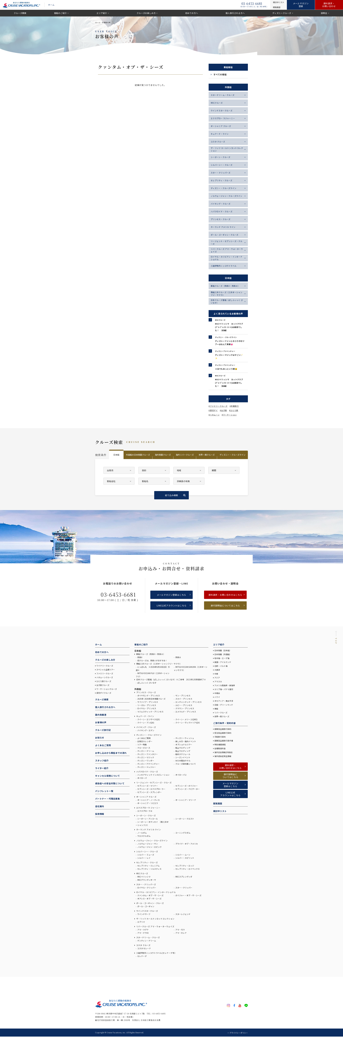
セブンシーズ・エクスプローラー (151, 789)
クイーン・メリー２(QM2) (186, 719)
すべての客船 (220, 74)
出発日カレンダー (144, 741)
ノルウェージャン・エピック (149, 847)
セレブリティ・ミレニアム (148, 865)
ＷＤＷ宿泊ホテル (182, 760)
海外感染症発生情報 (223, 756)
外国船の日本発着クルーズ (138, 454)
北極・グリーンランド (223, 704)
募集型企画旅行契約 (222, 729)
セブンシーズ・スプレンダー (149, 792)
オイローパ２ (181, 774)
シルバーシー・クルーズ (221, 165)
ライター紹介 (102, 768)
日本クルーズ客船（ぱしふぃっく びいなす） (227, 301)
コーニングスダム (182, 832)
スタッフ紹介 (102, 760)
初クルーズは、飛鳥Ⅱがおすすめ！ (152, 660)
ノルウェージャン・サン (147, 843)
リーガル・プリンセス (146, 705)
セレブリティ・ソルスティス (149, 869)
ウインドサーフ (143, 914)
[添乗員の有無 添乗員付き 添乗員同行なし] (188, 481)
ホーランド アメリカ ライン (223, 227)
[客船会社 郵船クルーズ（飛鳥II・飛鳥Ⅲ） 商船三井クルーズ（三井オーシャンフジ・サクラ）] (119, 481)
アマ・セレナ (181, 933)
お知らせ (99, 737)
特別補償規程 (220, 744)
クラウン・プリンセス (184, 708)
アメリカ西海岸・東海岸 (224, 685)
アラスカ (218, 681)
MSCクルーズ (217, 102)
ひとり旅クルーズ (103, 681)
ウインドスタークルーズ (221, 110)
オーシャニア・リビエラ (147, 803)
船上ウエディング (182, 747)
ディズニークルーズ (281, 13)
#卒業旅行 (234, 406)
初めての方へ (191, 13)
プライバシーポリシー (238, 1032)
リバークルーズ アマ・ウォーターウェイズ (227, 250)
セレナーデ (142, 956)
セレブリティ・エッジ (184, 865)
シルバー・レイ (143, 858)
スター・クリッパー (183, 887)
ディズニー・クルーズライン (223, 188)
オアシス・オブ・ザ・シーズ (149, 898)
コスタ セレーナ (144, 948)
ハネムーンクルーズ (104, 677)
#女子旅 (223, 410)
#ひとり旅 (233, 410)
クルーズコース (143, 747)
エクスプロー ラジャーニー (223, 118)
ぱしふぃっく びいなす (146, 682)
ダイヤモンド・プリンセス (148, 695)
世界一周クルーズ (207, 454)
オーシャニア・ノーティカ (148, 800)
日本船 (116, 454)
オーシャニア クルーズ (221, 126)
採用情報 (99, 813)
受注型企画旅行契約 (222, 733)
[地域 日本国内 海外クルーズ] (188, 470)
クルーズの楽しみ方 (146, 13)
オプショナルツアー (183, 744)
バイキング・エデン (145, 730)
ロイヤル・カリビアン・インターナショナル (226, 258)
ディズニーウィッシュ (184, 738)
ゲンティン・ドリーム (146, 940)
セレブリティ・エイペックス (187, 869)
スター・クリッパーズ (220, 172)
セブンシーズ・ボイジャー (186, 785)
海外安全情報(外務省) (223, 752)
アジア (217, 677)
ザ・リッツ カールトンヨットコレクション (227, 149)
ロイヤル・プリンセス (146, 708)
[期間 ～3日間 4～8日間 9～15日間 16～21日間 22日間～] (223, 470)
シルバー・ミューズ (145, 854)
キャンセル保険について (107, 775)
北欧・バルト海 (221, 666)
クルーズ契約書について (185, 763)
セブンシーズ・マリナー (147, 785)
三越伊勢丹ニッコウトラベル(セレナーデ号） (156, 953)
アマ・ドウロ (143, 933)
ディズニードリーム (145, 751)
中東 (216, 673)
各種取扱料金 (220, 748)
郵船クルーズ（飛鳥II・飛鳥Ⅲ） (225, 286)
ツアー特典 (142, 744)
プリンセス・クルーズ (220, 219)
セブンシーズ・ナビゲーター (187, 789)
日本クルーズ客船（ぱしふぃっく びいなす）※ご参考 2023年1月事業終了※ (171, 679)
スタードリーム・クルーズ (222, 95)
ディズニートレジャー (146, 767)
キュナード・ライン (220, 133)
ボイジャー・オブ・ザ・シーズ (188, 895)
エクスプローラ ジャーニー (148, 807)
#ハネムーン (214, 414)
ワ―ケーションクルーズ (106, 689)
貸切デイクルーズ (103, 693)
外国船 (137, 689)
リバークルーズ (220, 712)
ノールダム (142, 832)
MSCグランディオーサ (146, 880)
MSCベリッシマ (143, 876)
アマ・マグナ (143, 929)
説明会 (324, 13)
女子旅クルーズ (102, 685)
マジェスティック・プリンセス (150, 711)
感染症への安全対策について (109, 783)
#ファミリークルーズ (218, 406)
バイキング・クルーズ (220, 203)
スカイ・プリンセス (183, 698)
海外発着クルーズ (163, 454)
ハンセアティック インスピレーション (153, 774)
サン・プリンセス (182, 695)
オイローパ (142, 778)
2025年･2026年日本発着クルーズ (151, 698)
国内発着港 (100, 714)
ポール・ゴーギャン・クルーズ (224, 234)
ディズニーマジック (145, 757)
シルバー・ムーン (182, 854)
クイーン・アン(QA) (145, 722)
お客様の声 (100, 722)
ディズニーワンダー (145, 760)
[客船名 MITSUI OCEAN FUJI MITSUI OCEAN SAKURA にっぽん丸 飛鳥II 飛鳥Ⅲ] (153, 481)
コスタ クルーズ (218, 141)
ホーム (51, 4)
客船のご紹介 (60, 13)
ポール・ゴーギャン (145, 906)
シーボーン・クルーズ (220, 157)
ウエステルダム (143, 836)
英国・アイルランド (222, 662)
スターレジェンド (182, 914)
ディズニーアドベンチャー (148, 763)
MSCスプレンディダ (183, 876)
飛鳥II (139, 657)
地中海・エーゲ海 (221, 658)
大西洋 (217, 670)
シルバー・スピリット (184, 858)
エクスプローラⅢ (144, 811)
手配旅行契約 (220, 736)
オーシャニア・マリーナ (185, 800)
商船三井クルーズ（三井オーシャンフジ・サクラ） (226, 293)
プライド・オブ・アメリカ (186, 843)
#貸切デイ (213, 410)
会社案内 (99, 806)
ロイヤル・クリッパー (146, 887)
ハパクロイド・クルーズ (221, 211)
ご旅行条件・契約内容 (224, 723)
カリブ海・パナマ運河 (223, 689)
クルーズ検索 (20, 13)
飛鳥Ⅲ (178, 657)
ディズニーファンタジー (147, 754)
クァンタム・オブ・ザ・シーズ (150, 895)
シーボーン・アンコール (147, 818)
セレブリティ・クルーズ (221, 180)
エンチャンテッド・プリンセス (188, 702)
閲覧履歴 (217, 803)
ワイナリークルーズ (104, 665)
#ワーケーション (229, 414)
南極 (216, 708)
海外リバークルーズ (185, 454)
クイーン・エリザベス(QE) (148, 719)
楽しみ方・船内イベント (185, 741)
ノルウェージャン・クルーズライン (226, 196)
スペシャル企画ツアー (105, 669)
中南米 (217, 693)
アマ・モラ (180, 929)
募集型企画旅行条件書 (223, 740)
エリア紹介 (101, 13)
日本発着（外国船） (222, 654)
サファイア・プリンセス (147, 702)
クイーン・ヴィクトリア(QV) (187, 722)
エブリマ (141, 922)
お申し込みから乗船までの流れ (111, 752)
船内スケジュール (182, 754)
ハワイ (217, 697)
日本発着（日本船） (222, 650)
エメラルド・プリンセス (185, 711)
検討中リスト (220, 811)
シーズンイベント (182, 757)
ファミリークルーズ (104, 673)
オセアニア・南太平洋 (223, 701)
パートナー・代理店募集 (107, 798)
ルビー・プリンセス (183, 705)
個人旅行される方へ (235, 13)
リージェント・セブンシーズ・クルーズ (226, 242)
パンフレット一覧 (104, 791)
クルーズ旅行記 (103, 730)
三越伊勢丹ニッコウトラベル (223, 265)
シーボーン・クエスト (184, 818)
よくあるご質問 (103, 745)
